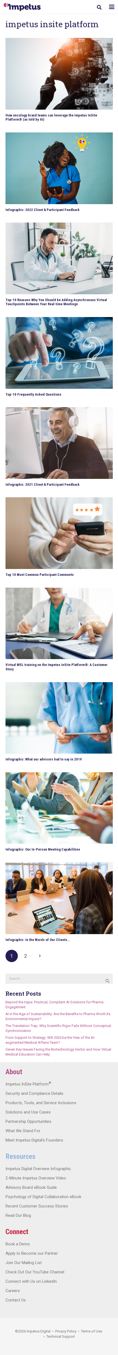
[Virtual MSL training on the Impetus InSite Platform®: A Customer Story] (59, 623)
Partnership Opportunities (28, 1121)
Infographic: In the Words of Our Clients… (37, 940)
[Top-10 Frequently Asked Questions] (59, 353)
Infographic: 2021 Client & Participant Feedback (42, 484)
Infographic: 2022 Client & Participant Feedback (42, 210)
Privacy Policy (65, 1331)
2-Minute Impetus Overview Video (35, 1178)
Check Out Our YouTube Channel (34, 1272)
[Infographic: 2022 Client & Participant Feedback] (59, 168)
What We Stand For (22, 1130)
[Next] (39, 956)
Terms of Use (91, 1331)
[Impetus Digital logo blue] (22, 7)
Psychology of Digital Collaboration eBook (43, 1196)
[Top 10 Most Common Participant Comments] (59, 533)
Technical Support (60, 1336)
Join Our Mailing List (23, 1262)
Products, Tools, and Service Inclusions (40, 1102)
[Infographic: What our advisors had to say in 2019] (59, 718)
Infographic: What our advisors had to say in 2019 (43, 759)
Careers (12, 1290)
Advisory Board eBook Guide (31, 1187)
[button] (99, 7)
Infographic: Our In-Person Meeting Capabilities (42, 849)
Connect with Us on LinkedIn (31, 1281)
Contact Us (15, 1300)
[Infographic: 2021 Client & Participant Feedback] (59, 443)
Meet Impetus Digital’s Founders (34, 1140)
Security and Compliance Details (34, 1093)
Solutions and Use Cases (28, 1112)
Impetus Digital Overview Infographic (38, 1168)
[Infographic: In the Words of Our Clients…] (59, 898)
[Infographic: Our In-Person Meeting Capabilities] (59, 808)
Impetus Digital (38, 1331)
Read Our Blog (18, 1215)
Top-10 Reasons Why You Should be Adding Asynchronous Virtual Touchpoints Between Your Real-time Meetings (56, 302)
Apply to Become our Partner (31, 1253)
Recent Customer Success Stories (36, 1206)
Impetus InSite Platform (28, 1084)
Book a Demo (17, 1244)
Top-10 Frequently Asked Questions (33, 394)
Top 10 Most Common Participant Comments (39, 575)
